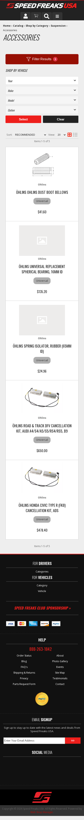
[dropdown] (57, 16)
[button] (47, 16)
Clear (60, 119)
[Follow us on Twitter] (34, 769)
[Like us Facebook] (23, 769)
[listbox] (42, 80)
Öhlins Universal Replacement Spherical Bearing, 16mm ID (42, 269)
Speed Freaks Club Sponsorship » (42, 608)
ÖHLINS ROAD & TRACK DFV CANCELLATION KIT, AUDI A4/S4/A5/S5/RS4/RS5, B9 (42, 428)
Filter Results (44, 59)
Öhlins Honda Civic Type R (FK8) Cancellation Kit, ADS (42, 508)
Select (23, 119)
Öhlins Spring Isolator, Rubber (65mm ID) (42, 348)
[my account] (25, 16)
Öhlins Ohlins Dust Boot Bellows (42, 192)
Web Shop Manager (41, 812)
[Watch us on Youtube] (45, 769)
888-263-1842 (40, 649)
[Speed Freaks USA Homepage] (41, 6)
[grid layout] (69, 134)
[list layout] (75, 134)
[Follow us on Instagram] (57, 769)
